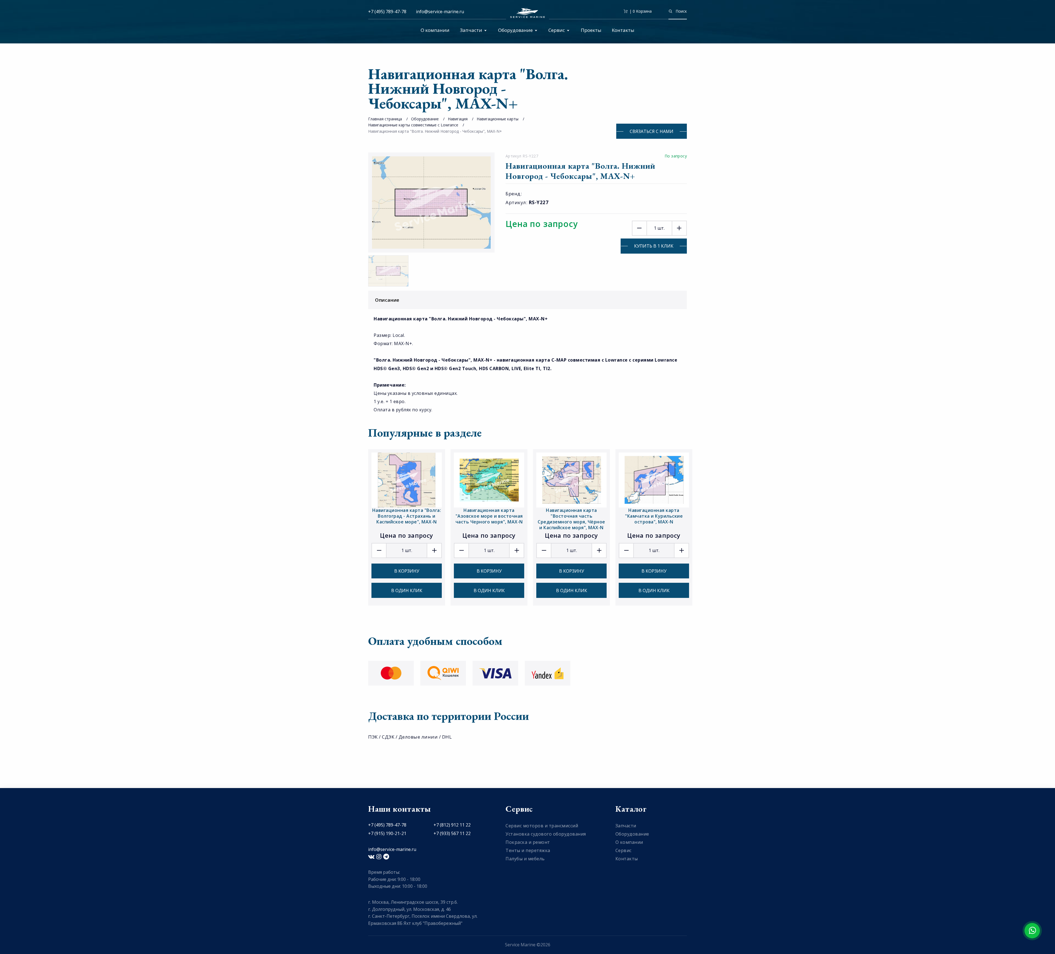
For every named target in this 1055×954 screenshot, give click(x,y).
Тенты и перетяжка (528, 850)
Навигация (458, 118)
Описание (387, 300)
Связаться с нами (651, 131)
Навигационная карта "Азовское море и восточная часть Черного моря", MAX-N (489, 516)
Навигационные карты (497, 118)
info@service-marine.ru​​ (440, 12)
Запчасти (471, 30)
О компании (435, 30)
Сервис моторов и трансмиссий (542, 826)
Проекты (591, 30)
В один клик (406, 590)
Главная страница (385, 118)
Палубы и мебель (525, 859)
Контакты (623, 30)
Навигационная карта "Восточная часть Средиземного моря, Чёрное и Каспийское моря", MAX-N (571, 519)
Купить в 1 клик (653, 246)
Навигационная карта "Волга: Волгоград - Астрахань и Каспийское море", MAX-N (406, 516)
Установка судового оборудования (546, 834)
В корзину (406, 571)
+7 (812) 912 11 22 (452, 825)
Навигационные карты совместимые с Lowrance (413, 124)
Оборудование (515, 30)
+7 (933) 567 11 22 (452, 833)
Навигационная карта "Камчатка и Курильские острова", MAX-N (654, 516)
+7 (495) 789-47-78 (387, 12)
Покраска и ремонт (528, 842)
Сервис (556, 30)
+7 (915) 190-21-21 (387, 833)
